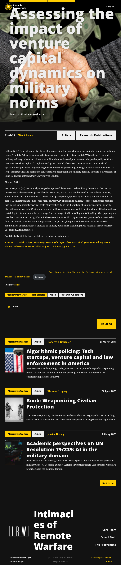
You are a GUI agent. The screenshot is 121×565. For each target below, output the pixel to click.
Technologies (38, 294)
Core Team (109, 530)
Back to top (108, 483)
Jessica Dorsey (56, 434)
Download (39, 277)
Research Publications (96, 135)
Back (15, 306)
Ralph (17, 284)
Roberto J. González (59, 341)
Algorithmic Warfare (17, 294)
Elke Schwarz (25, 135)
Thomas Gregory (57, 391)
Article (66, 135)
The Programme (105, 544)
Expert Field (108, 537)
